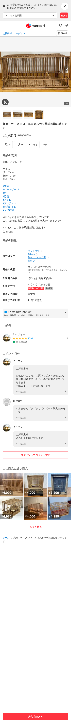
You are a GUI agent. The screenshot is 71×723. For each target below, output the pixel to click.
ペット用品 (33, 250)
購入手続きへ (35, 716)
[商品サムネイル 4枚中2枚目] (17, 114)
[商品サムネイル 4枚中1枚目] (7, 114)
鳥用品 (31, 254)
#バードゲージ (11, 189)
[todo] (67, 25)
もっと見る (35, 526)
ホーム (6, 537)
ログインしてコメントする (35, 455)
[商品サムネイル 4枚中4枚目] (39, 114)
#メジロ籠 (8, 210)
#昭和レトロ (9, 206)
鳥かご (31, 260)
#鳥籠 (6, 186)
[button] (61, 26)
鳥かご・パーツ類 (37, 257)
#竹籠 (6, 196)
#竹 (4, 192)
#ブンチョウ (9, 203)
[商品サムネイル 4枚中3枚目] (28, 114)
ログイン (20, 33)
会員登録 (7, 33)
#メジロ (7, 199)
